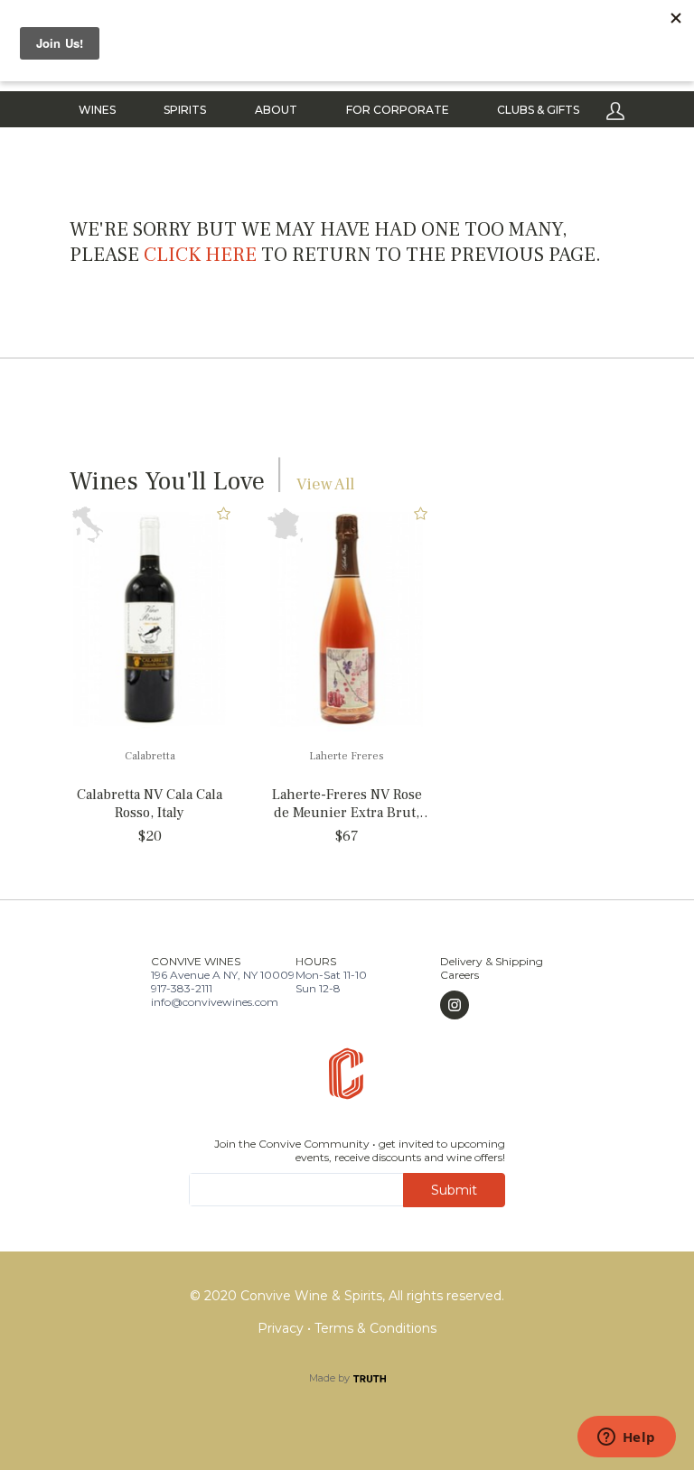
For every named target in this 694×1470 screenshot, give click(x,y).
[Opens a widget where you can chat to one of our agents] (626, 1438)
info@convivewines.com (214, 1002)
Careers (459, 975)
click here (200, 254)
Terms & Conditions (375, 1328)
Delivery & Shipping (491, 961)
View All (325, 484)
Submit (454, 1190)
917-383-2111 (181, 988)
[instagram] (491, 1005)
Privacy (282, 1328)
